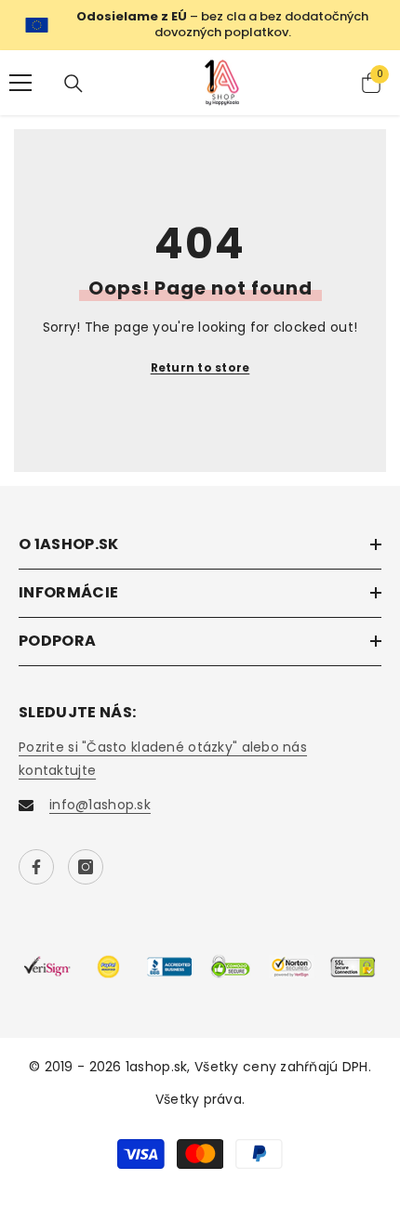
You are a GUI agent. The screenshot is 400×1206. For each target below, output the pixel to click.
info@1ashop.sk (100, 804)
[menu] (20, 83)
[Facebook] (36, 867)
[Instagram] (85, 867)
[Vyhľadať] (73, 83)
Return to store (200, 367)
